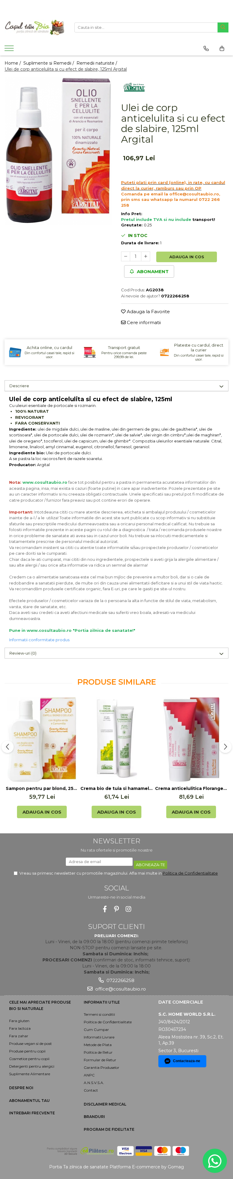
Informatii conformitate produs (39, 639)
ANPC (89, 1075)
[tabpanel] (58, 151)
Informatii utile (102, 1002)
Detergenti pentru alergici (31, 1066)
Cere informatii (143, 322)
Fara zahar (18, 1036)
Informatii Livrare (99, 1037)
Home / (13, 63)
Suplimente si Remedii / (49, 63)
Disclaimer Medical (105, 1104)
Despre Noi (21, 1088)
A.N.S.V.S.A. (94, 1082)
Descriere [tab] (19, 385)
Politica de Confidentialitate (190, 873)
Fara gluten (19, 1020)
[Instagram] (128, 909)
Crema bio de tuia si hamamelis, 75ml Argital (116, 788)
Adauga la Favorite (148, 311)
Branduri (94, 1116)
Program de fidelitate (109, 1129)
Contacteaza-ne (186, 1061)
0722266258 (119, 980)
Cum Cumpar (96, 1029)
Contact (91, 1090)
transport (203, 219)
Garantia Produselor (101, 1067)
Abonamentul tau (29, 1100)
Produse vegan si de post (30, 1043)
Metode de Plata (98, 1044)
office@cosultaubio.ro (120, 989)
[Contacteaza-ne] (206, 48)
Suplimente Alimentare (29, 1074)
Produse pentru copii (27, 1051)
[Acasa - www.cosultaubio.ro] (35, 27)
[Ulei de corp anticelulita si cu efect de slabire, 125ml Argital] (58, 151)
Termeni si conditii (99, 1014)
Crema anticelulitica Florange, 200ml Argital (191, 788)
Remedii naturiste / (97, 63)
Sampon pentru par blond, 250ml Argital (42, 788)
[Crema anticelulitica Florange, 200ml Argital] (191, 739)
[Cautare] (223, 27)
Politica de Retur (98, 1052)
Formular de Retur (100, 1060)
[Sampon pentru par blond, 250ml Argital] (42, 739)
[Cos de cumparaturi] (221, 48)
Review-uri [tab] (22, 653)
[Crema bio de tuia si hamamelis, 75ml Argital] (116, 739)
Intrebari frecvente (32, 1113)
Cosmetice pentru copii (29, 1058)
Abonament (152, 271)
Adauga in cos (186, 256)
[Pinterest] (116, 909)
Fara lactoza (20, 1028)
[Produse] (10, 50)
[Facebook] (105, 909)
